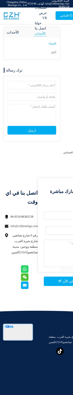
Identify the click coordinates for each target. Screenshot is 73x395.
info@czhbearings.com (24, 226)
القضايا (52, 43)
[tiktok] (60, 351)
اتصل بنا (40, 28)
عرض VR (43, 15)
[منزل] (19, 15)
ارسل (32, 130)
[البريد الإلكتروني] (29, 288)
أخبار (53, 52)
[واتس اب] (29, 271)
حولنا (38, 23)
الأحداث (40, 33)
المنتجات (41, 8)
